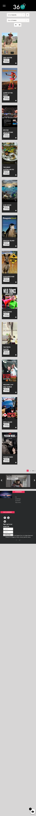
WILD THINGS (7, 312)
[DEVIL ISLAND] (9, 408)
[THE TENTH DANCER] (9, 333)
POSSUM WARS (8, 457)
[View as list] (19, 25)
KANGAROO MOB (8, 276)
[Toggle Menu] (4, 6)
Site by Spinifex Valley (25, 537)
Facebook (5, 518)
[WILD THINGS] (9, 298)
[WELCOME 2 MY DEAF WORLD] (9, 371)
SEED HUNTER (7, 58)
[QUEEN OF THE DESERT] (9, 79)
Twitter (8, 518)
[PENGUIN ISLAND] (9, 226)
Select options (7, 60)
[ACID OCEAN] (9, 191)
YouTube (5, 521)
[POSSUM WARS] (9, 443)
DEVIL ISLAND (7, 422)
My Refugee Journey (15, 476)
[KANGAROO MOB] (9, 262)
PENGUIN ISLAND (8, 240)
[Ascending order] (27, 15)
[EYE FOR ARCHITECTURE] (9, 116)
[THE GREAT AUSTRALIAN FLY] (9, 153)
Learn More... (12, 478)
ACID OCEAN (7, 205)
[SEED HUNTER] (9, 44)
